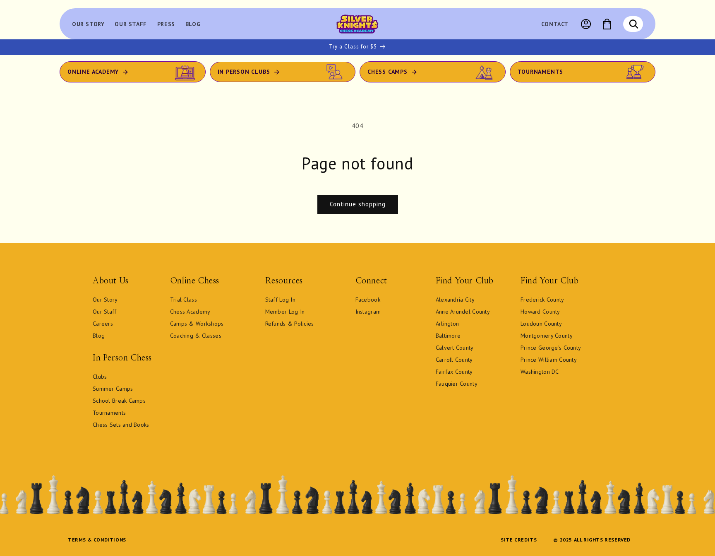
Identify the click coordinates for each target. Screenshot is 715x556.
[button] (633, 24)
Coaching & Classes (195, 335)
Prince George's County (551, 347)
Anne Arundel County (463, 311)
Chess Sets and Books (121, 424)
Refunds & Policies (289, 323)
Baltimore (448, 335)
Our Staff (105, 311)
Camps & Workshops (197, 323)
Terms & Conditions (97, 540)
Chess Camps (387, 71)
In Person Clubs (244, 71)
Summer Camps (113, 388)
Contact (555, 24)
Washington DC (540, 371)
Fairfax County (454, 371)
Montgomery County (547, 335)
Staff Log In (280, 299)
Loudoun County (541, 323)
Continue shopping (358, 204)
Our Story (105, 299)
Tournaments (541, 71)
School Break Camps (119, 400)
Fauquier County (456, 383)
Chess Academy (190, 311)
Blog (99, 335)
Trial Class (183, 299)
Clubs (100, 376)
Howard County (540, 311)
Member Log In (285, 311)
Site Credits (519, 540)
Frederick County (542, 299)
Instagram (368, 311)
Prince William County (549, 359)
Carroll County (454, 359)
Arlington (447, 323)
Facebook (367, 299)
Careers (103, 323)
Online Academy (93, 71)
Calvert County (455, 347)
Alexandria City (455, 299)
